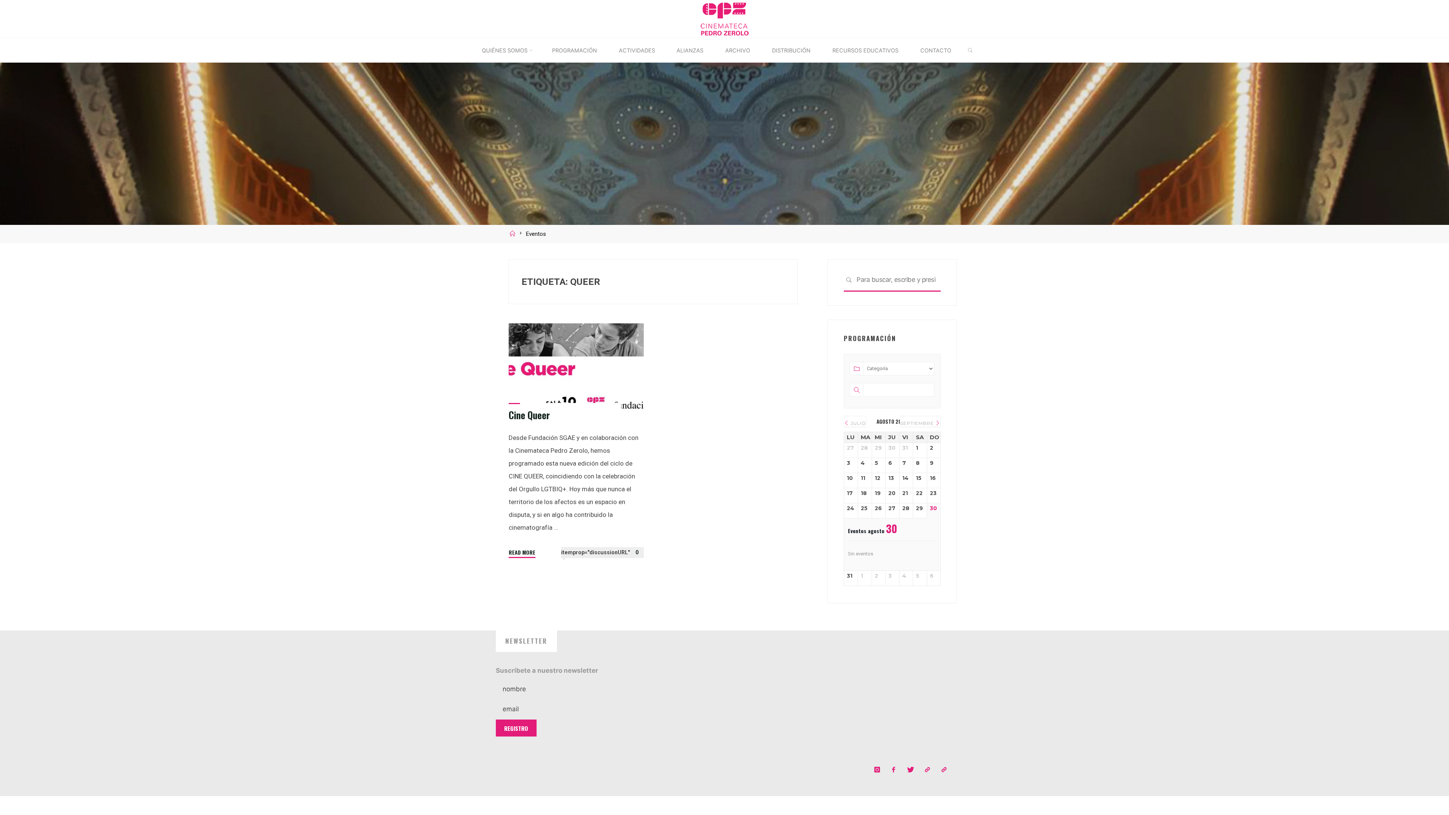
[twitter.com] (910, 770)
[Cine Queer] (576, 371)
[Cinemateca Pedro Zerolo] (725, 18)
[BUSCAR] (969, 50)
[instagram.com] (877, 770)
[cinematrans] (927, 770)
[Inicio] (513, 234)
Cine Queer (529, 415)
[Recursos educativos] (944, 770)
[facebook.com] (894, 770)
